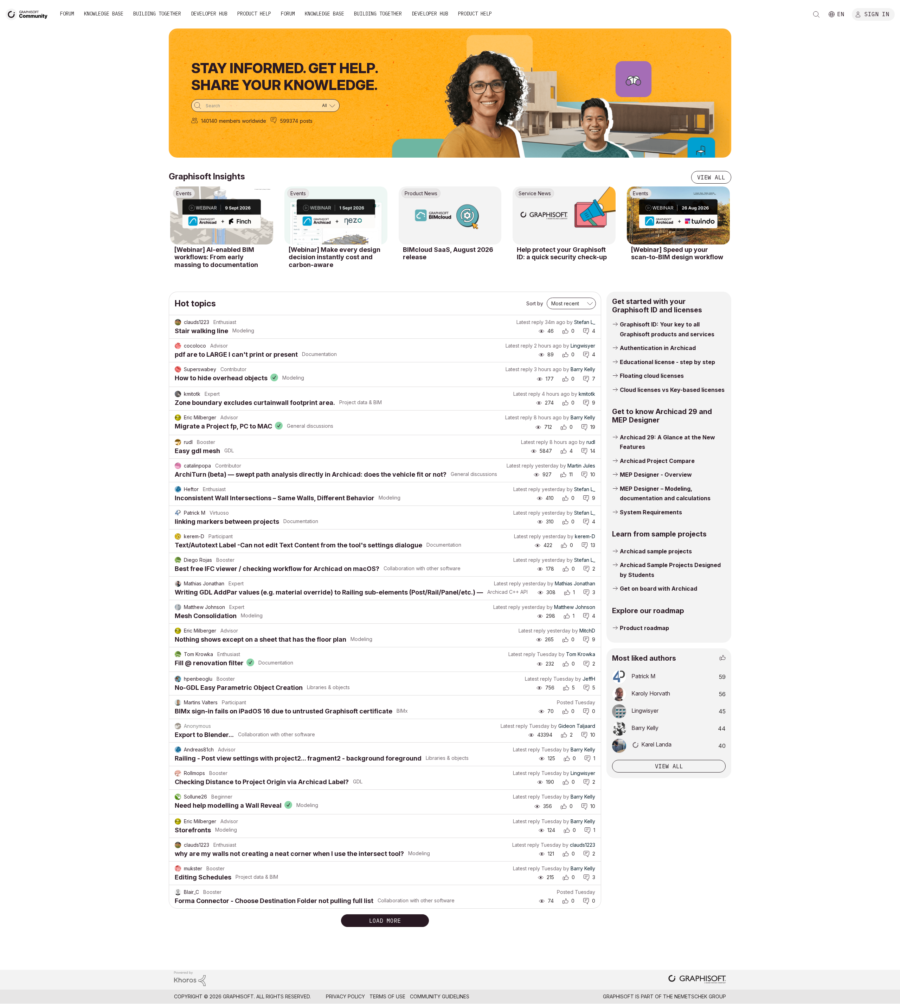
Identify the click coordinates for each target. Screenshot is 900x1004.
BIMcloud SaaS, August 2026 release (448, 253)
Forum (67, 14)
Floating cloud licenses (652, 375)
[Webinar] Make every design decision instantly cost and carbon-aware (334, 257)
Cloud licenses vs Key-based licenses (672, 389)
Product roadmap (644, 627)
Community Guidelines (439, 996)
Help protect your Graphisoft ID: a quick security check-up (562, 253)
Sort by (534, 303)
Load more (385, 920)
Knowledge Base (103, 14)
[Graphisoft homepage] (697, 980)
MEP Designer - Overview (656, 474)
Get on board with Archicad (658, 588)
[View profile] (178, 322)
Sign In (876, 13)
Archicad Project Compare (657, 460)
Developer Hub (209, 14)
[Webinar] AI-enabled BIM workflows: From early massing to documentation (216, 257)
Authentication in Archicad (658, 347)
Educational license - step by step (667, 362)
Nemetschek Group (700, 996)
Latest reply (530, 322)
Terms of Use (387, 996)
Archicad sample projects (656, 551)
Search (816, 14)
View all (711, 177)
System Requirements (651, 512)
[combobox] (265, 105)
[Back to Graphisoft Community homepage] (28, 14)
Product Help (254, 14)
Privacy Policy (345, 996)
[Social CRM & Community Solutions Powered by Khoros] (190, 978)
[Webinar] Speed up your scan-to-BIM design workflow (677, 253)
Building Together (157, 14)
